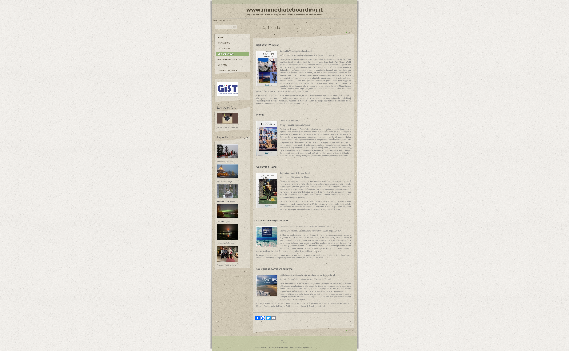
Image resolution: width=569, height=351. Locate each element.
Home (215, 20)
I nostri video (224, 48)
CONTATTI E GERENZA (227, 70)
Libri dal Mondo (226, 54)
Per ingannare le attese (230, 59)
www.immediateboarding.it (284, 9)
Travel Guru (224, 43)
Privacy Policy (309, 347)
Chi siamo (222, 65)
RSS (257, 347)
